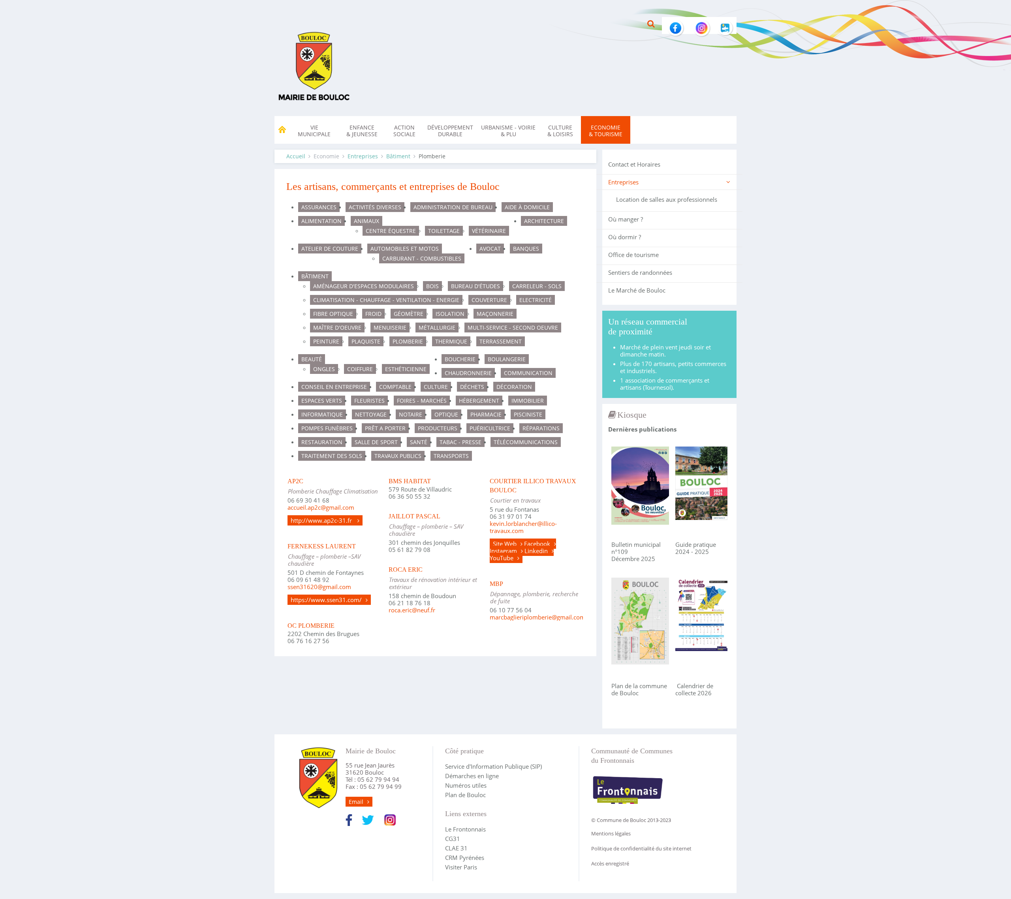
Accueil (295, 156)
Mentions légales (611, 833)
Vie (314, 131)
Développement (450, 131)
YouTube (501, 558)
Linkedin (536, 551)
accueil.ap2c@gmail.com (321, 507)
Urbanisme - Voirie (508, 131)
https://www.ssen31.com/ (326, 600)
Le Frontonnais (465, 829)
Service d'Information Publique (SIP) (493, 766)
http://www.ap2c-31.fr (322, 520)
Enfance (362, 131)
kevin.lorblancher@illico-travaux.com (523, 527)
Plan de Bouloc (465, 795)
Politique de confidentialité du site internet (641, 848)
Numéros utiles (466, 785)
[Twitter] (368, 819)
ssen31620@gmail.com (319, 587)
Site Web (505, 544)
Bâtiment (398, 156)
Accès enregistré (610, 863)
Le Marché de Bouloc (636, 290)
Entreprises (363, 156)
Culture (560, 131)
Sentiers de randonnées (640, 272)
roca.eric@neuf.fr (412, 610)
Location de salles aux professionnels (666, 199)
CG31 (452, 839)
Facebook (537, 544)
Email (356, 801)
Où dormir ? (624, 237)
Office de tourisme (633, 255)
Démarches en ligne (472, 776)
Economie (605, 131)
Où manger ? (625, 219)
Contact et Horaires (634, 164)
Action (404, 131)
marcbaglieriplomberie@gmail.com (537, 617)
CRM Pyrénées (464, 857)
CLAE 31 (456, 848)
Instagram (503, 551)
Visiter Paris (461, 867)
